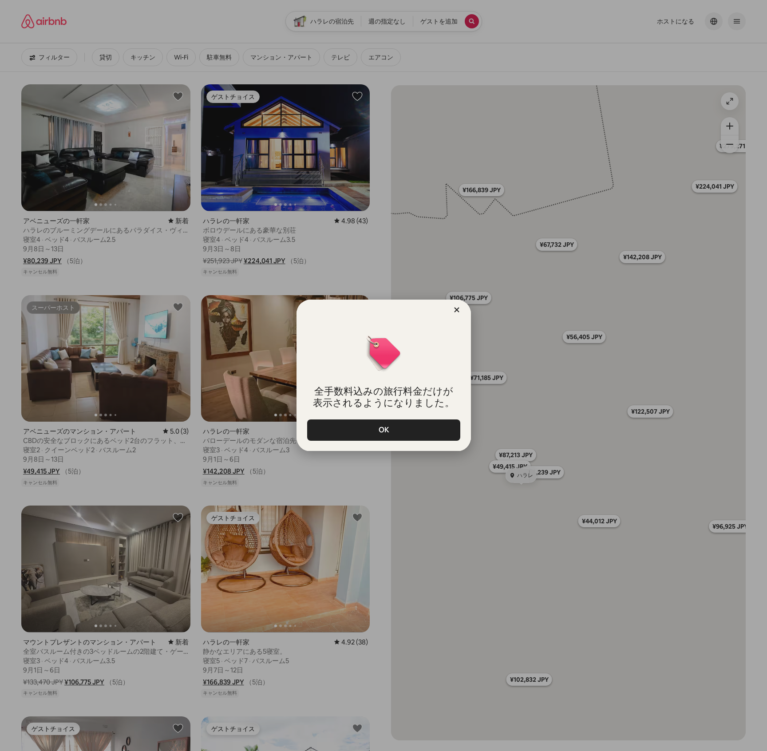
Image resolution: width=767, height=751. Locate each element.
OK (383, 430)
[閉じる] (456, 309)
